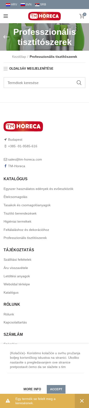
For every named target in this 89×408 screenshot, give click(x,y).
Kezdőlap (19, 56)
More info (32, 389)
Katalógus (11, 292)
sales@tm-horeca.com (25, 159)
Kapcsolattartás (15, 322)
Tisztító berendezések (20, 213)
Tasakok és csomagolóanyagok (27, 205)
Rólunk (9, 314)
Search (79, 82)
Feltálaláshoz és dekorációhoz (26, 230)
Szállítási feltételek (17, 259)
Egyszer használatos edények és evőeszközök (38, 189)
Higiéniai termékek (17, 221)
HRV (13, 4)
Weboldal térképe (17, 284)
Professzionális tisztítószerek (25, 238)
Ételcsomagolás (15, 197)
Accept (56, 389)
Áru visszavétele (16, 268)
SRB (42, 4)
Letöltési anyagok (17, 276)
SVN (28, 4)
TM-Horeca (16, 166)
